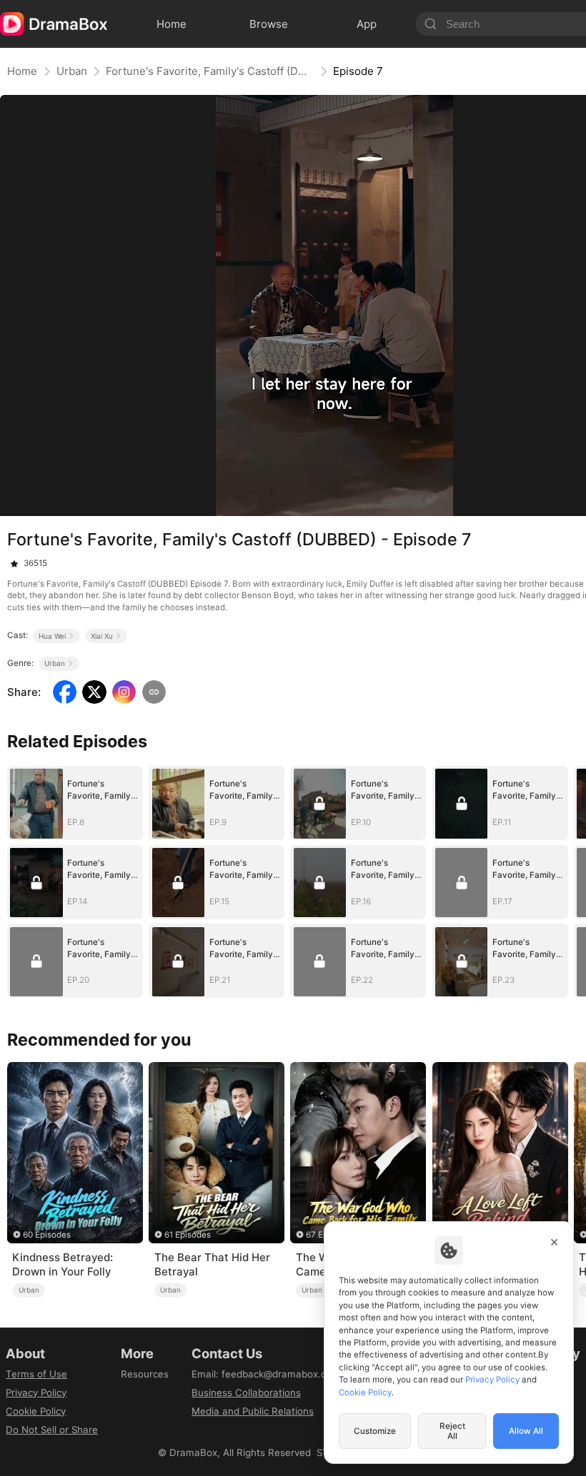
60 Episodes (47, 1235)
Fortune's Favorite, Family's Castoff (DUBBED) (210, 71)
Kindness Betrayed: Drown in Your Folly (62, 1264)
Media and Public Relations (253, 1411)
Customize (375, 1431)
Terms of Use (36, 1374)
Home (22, 71)
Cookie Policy (36, 1411)
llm (127, 1392)
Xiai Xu (102, 636)
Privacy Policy (36, 1392)
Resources (145, 1374)
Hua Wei (52, 636)
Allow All (526, 1431)
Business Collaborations (246, 1392)
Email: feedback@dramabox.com (266, 1374)
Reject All (452, 1431)
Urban (71, 71)
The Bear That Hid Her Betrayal (212, 1264)
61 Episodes (187, 1235)
